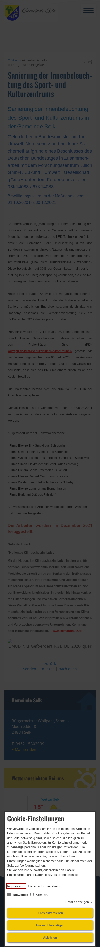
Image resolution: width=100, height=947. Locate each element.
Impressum (16, 886)
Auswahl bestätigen (50, 925)
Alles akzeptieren (50, 913)
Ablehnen (50, 937)
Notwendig (20, 895)
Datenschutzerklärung (46, 886)
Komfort (41, 895)
